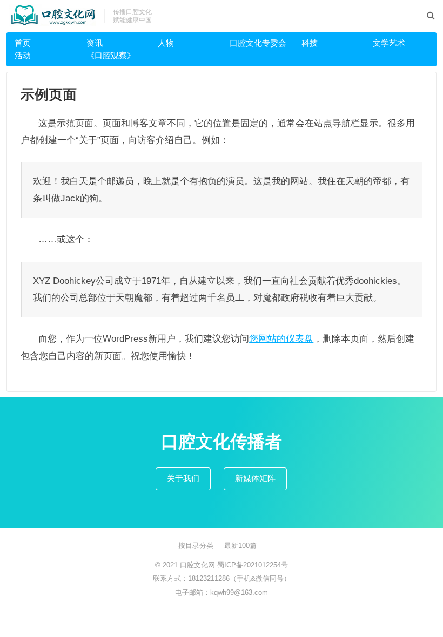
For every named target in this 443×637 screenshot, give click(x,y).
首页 (23, 43)
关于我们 (183, 478)
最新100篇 (240, 545)
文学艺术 (389, 43)
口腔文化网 (198, 565)
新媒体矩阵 (255, 478)
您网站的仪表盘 (281, 338)
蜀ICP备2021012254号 (252, 565)
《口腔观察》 (110, 55)
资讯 (94, 43)
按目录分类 (195, 545)
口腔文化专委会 (258, 43)
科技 (309, 43)
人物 (166, 43)
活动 (23, 55)
